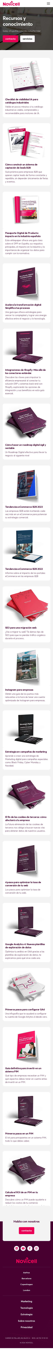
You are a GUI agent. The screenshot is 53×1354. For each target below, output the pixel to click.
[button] (47, 4)
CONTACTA (26, 1230)
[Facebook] (29, 1248)
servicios (27, 38)
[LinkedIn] (16, 1248)
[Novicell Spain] (11, 3)
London (26, 1290)
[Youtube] (23, 1248)
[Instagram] (36, 1248)
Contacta (10, 38)
